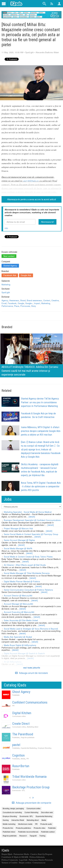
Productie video (39, 828)
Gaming (6, 820)
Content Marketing (31, 812)
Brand (23, 300)
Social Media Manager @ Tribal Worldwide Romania (27, 573)
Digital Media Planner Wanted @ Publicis (22, 581)
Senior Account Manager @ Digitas (19, 540)
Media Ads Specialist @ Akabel (18, 636)
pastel (16, 745)
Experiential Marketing (29, 748)
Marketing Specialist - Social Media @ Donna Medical (28, 511)
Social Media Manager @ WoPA (18, 548)
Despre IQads (7, 854)
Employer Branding (44, 748)
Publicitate (16, 695)
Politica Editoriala (37, 857)
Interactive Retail (17, 820)
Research (23, 835)
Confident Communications (29, 702)
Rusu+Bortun (20, 766)
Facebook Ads (9, 275)
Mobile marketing (9, 824)
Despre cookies (25, 862)
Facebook (12, 303)
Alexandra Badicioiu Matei (47, 52)
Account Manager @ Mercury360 (18, 603)
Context (46, 300)
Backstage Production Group (31, 787)
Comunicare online (19, 716)
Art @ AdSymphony (13, 661)
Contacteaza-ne (39, 862)
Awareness (14, 300)
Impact (37, 303)
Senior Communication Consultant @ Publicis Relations (28, 589)
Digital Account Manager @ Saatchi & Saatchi (24, 653)
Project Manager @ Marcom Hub (18, 528)
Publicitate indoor (9, 831)
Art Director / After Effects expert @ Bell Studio (25, 564)
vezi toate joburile (31, 667)
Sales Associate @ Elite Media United (21, 620)
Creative (55, 300)
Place (16, 306)
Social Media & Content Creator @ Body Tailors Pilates (28, 556)
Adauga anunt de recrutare (33, 673)
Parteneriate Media (21, 854)
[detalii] (32, 516)
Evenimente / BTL (18, 790)
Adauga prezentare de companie (33, 802)
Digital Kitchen (21, 713)
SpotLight (29, 52)
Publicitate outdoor (48, 831)
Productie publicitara (23, 828)
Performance (7, 306)
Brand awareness (34, 300)
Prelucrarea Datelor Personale (41, 859)
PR (13, 705)
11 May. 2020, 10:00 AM (12, 52)
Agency (5, 300)
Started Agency (10, 265)
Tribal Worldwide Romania (29, 777)
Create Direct (21, 724)
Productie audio (46, 824)
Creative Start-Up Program (41, 854)
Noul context (9, 256)
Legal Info (23, 859)
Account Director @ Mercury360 (18, 595)
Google (21, 303)
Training (42, 835)
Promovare (25, 306)
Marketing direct (32, 727)
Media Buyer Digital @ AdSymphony (20, 645)
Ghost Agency (21, 692)
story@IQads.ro (31, 180)
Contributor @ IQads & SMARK (15, 857)
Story (33, 306)
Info (6, 228)
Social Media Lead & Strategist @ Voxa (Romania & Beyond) (31, 628)
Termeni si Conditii (10, 862)
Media (23, 758)
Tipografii (33, 835)
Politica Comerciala (10, 859)
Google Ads (26, 275)
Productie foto (8, 828)
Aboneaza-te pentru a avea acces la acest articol (31, 199)
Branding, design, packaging (13, 808)
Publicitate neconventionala (28, 831)
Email (4, 303)
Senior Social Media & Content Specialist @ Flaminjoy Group (31, 534)
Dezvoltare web (47, 812)
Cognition (18, 755)
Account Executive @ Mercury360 (19, 612)
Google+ (29, 303)
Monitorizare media (25, 824)
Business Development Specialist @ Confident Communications (32, 520)
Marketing (6, 284)
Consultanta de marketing (12, 812)
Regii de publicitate (27, 737)
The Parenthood (22, 734)
